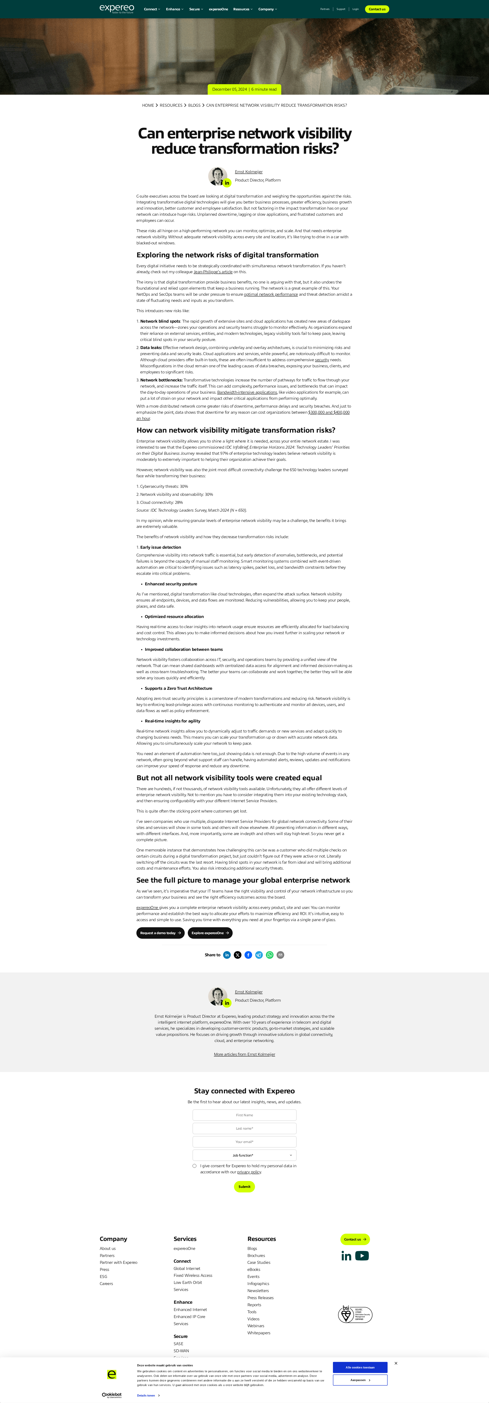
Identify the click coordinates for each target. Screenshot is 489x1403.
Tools (252, 1312)
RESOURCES (171, 105)
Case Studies (258, 1262)
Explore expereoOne (207, 933)
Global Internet (187, 1268)
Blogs (194, 105)
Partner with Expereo (118, 1262)
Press (104, 1269)
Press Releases (260, 1298)
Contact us (377, 9)
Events (253, 1276)
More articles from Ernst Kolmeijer (244, 1054)
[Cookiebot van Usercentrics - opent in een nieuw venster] (112, 1395)
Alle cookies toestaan (360, 1367)
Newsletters (258, 1290)
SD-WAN (181, 1351)
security (322, 360)
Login (355, 9)
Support (341, 9)
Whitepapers (258, 1333)
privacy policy (249, 1172)
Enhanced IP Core (189, 1316)
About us (108, 1248)
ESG (103, 1276)
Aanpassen (358, 1379)
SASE (178, 1344)
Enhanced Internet (190, 1309)
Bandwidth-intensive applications (247, 392)
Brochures (256, 1255)
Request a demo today (158, 933)
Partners (325, 9)
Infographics (258, 1283)
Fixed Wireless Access (193, 1275)
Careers (106, 1283)
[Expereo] (117, 9)
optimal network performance (271, 294)
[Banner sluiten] (396, 1363)
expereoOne (218, 9)
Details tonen (146, 1395)
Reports (254, 1305)
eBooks (253, 1269)
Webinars (255, 1326)
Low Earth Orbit (188, 1282)
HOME (148, 105)
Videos (253, 1319)
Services (181, 1289)
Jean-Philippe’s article (213, 272)
